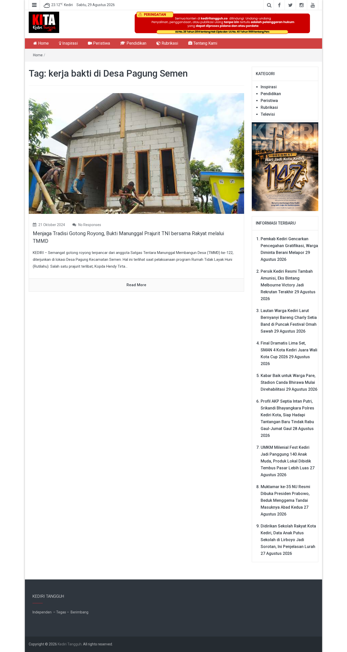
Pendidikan (135, 43)
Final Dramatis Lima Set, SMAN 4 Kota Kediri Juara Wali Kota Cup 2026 (289, 350)
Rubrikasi (169, 43)
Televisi (268, 114)
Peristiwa (101, 43)
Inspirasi (69, 43)
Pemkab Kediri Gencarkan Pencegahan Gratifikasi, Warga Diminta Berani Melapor (289, 245)
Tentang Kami (204, 43)
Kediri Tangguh (70, 644)
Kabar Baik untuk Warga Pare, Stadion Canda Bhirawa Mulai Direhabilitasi (288, 382)
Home (43, 43)
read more (136, 285)
